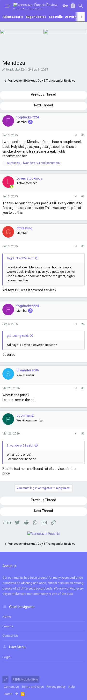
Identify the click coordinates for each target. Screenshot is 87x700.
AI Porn (70, 17)
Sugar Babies (36, 17)
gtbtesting (24, 228)
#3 (83, 246)
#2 (83, 196)
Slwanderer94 (27, 370)
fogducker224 (16, 69)
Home (6, 616)
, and (34, 163)
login (6, 657)
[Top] (16, 694)
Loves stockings (29, 178)
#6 (83, 433)
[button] (7, 6)
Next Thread (43, 105)
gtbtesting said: (18, 335)
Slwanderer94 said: (20, 445)
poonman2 (25, 415)
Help (71, 686)
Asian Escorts (12, 17)
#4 (83, 324)
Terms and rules (33, 686)
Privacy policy (56, 686)
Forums (7, 626)
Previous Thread (43, 94)
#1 (83, 135)
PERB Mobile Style (25, 679)
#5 (83, 388)
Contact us (10, 635)
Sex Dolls (56, 17)
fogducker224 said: (20, 258)
